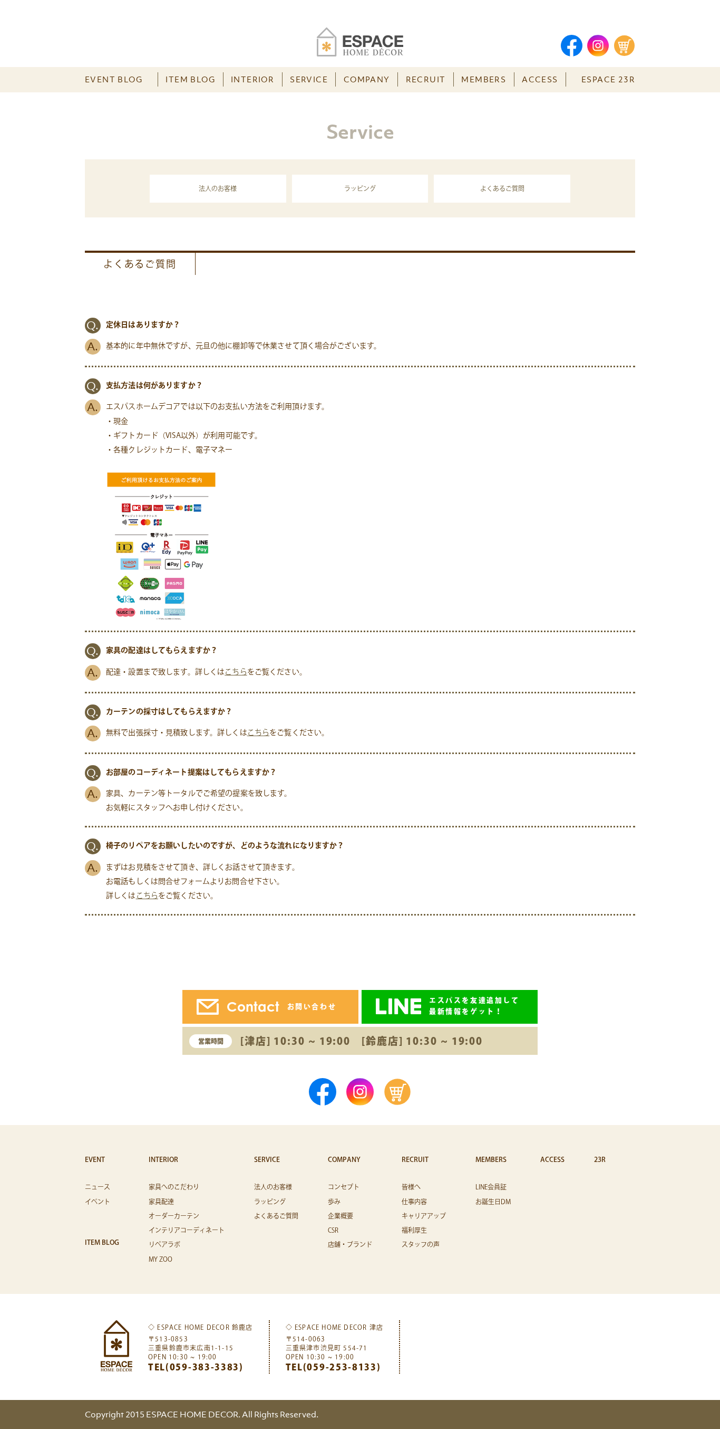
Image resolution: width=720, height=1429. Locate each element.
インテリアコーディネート (187, 1230)
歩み (334, 1201)
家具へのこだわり (174, 1187)
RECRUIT (426, 79)
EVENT (95, 1159)
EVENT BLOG (113, 79)
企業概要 (340, 1216)
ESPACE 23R (608, 79)
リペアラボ (164, 1244)
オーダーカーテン (174, 1216)
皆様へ (411, 1187)
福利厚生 (414, 1230)
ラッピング (360, 188)
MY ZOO (160, 1259)
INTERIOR (252, 79)
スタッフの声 (421, 1244)
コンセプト (343, 1187)
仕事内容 (414, 1201)
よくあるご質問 (502, 188)
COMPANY (367, 79)
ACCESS (540, 79)
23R (600, 1159)
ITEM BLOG (190, 79)
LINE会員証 (491, 1187)
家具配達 (161, 1201)
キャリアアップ (424, 1216)
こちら (236, 671)
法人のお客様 (218, 188)
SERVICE (309, 79)
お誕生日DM (493, 1201)
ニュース (97, 1187)
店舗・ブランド (350, 1244)
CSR (333, 1230)
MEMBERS (483, 79)
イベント (97, 1201)
